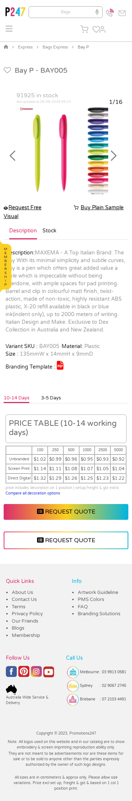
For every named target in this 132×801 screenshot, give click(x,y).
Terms (18, 607)
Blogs (18, 628)
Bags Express (55, 47)
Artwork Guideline (98, 592)
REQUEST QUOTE (69, 511)
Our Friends (25, 621)
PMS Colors (91, 599)
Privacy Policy (27, 614)
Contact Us (24, 599)
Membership (26, 635)
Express (25, 47)
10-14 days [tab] (16, 398)
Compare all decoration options (33, 493)
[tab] (23, 234)
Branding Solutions (99, 614)
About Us (22, 592)
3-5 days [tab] (51, 398)
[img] (60, 365)
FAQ (83, 607)
